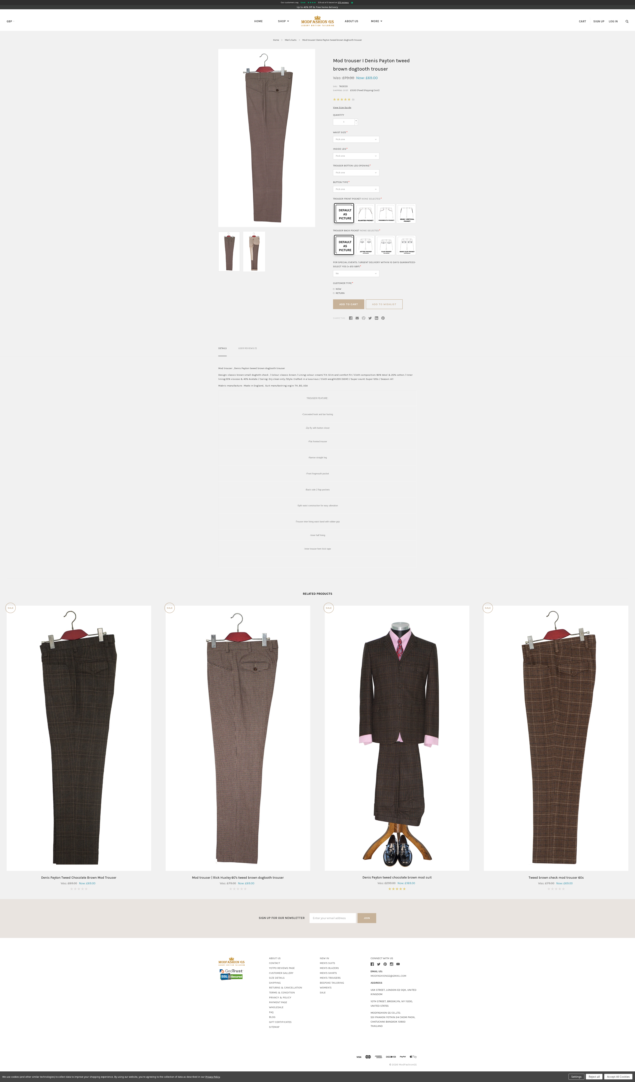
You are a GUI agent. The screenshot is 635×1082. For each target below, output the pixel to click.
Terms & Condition (282, 992)
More (375, 21)
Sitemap (274, 1027)
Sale (323, 992)
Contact (274, 963)
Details (222, 348)
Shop (282, 21)
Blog (272, 1017)
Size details (277, 977)
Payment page (278, 1002)
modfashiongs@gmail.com (388, 975)
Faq (271, 1012)
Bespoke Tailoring (332, 982)
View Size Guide (342, 107)
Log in (613, 21)
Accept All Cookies (618, 1077)
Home (258, 21)
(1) (353, 99)
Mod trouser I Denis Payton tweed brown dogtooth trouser (332, 40)
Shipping (275, 982)
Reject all (594, 1077)
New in (324, 958)
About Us (351, 21)
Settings (576, 1077)
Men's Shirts (328, 973)
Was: (337, 77)
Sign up (598, 21)
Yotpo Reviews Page (282, 968)
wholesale (276, 1007)
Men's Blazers (329, 968)
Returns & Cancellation (285, 987)
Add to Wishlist (384, 304)
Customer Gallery (281, 973)
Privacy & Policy (280, 997)
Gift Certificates (280, 1022)
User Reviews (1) (247, 348)
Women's (326, 987)
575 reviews (343, 2)
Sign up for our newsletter (282, 918)
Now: (360, 77)
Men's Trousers (330, 977)
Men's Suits (290, 40)
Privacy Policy (212, 1076)
